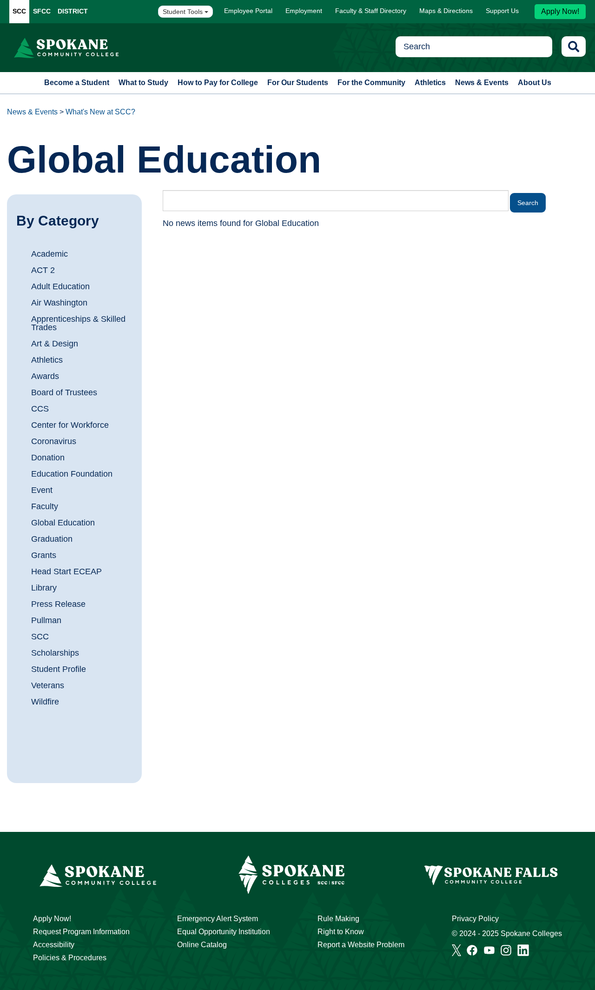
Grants (43, 555)
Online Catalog (202, 945)
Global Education (63, 522)
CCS (40, 408)
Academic (49, 254)
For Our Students (297, 82)
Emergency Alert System (217, 919)
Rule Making (338, 919)
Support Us (502, 10)
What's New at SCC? (100, 112)
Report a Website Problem (360, 945)
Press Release (58, 604)
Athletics (430, 82)
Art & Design (54, 343)
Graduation (52, 539)
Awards (45, 376)
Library (44, 587)
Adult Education (60, 286)
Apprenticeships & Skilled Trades (78, 323)
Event (42, 490)
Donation (48, 457)
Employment (303, 10)
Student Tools (184, 11)
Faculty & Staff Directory (370, 10)
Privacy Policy (475, 919)
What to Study (143, 82)
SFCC (42, 11)
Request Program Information (81, 932)
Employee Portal (248, 10)
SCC (19, 11)
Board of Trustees (64, 392)
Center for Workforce (70, 425)
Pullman (46, 620)
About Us (534, 82)
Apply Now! (560, 11)
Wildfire (45, 701)
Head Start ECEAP (66, 571)
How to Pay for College (218, 82)
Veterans (47, 685)
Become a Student (76, 82)
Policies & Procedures (69, 958)
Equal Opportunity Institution (223, 932)
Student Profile (58, 669)
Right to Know (340, 932)
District (73, 11)
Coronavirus (53, 441)
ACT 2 (43, 270)
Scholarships (55, 653)
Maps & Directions (446, 10)
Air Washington (59, 302)
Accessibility (53, 945)
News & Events (482, 82)
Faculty (44, 506)
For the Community (371, 82)
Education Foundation (71, 473)
